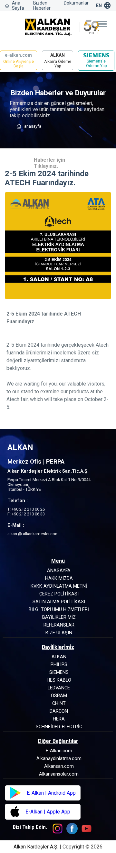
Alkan (59, 657)
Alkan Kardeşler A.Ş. (37, 847)
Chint (59, 703)
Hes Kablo (59, 680)
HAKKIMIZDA (59, 578)
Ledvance (59, 688)
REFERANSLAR (59, 625)
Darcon (59, 711)
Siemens (59, 672)
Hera (59, 719)
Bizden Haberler (42, 5)
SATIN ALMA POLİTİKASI (59, 602)
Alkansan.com (59, 766)
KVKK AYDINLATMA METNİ (59, 586)
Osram (59, 695)
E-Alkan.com (59, 751)
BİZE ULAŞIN (58, 633)
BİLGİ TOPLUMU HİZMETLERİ (59, 609)
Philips (59, 664)
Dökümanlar (76, 3)
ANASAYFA (32, 126)
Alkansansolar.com (59, 774)
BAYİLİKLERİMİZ (59, 617)
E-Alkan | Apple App (47, 812)
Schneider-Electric (59, 727)
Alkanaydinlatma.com (59, 758)
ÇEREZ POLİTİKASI (59, 594)
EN (99, 5)
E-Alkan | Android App (51, 793)
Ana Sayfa (18, 5)
